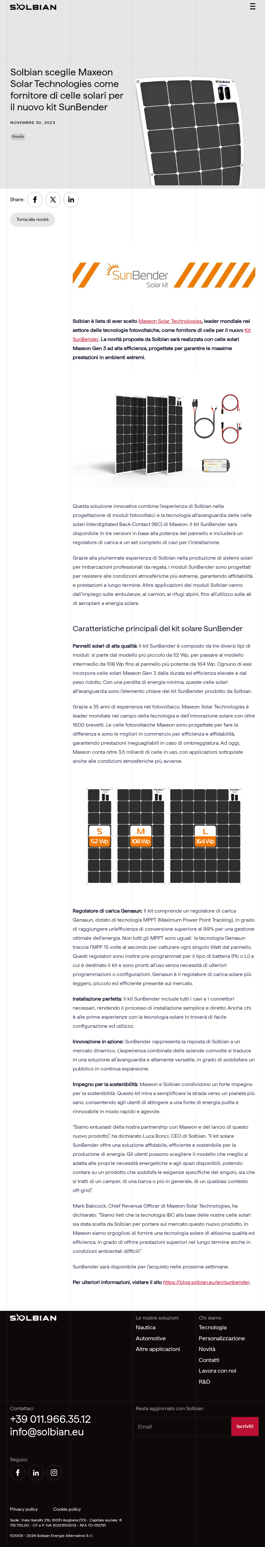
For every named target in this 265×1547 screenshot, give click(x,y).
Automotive (151, 1338)
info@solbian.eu (47, 1432)
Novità (207, 1348)
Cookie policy (67, 1509)
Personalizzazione (222, 1338)
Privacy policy (24, 1509)
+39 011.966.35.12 (50, 1419)
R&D (204, 1381)
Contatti (209, 1359)
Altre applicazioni (158, 1348)
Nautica (145, 1327)
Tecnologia (213, 1327)
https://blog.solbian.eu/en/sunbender (206, 1282)
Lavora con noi (217, 1370)
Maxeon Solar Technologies (170, 321)
